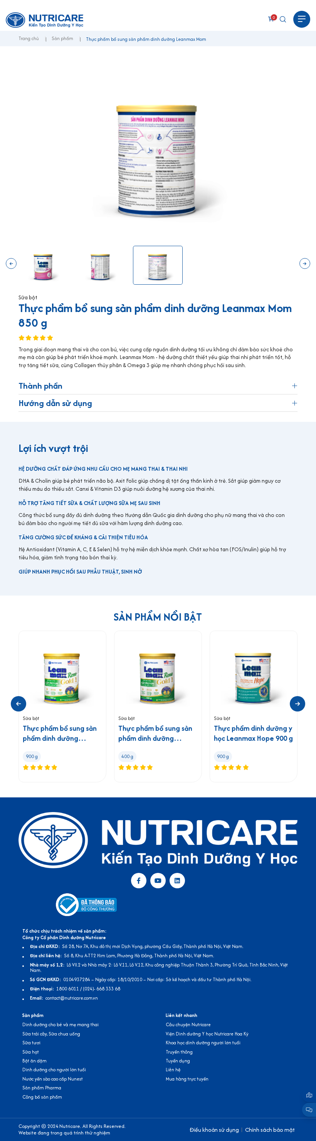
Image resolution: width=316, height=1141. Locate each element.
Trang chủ (28, 38)
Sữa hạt (30, 1052)
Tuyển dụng (178, 1060)
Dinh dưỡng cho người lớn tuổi (54, 1069)
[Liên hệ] (309, 1095)
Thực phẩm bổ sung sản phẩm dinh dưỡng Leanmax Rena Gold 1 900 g (60, 733)
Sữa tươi (31, 1042)
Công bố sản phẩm (42, 1097)
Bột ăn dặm (34, 1060)
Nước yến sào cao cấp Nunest (52, 1079)
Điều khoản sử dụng (214, 1129)
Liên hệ (173, 1069)
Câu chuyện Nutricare (188, 1024)
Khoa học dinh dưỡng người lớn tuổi (203, 1042)
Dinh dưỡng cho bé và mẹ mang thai (60, 1024)
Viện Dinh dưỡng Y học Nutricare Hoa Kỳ (207, 1033)
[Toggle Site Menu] (301, 19)
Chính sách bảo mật (270, 1129)
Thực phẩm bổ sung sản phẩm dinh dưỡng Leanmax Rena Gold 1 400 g (155, 733)
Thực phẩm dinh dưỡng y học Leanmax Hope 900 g (253, 733)
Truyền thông (179, 1052)
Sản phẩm (62, 38)
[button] (11, 263)
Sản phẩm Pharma (41, 1087)
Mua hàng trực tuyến (187, 1079)
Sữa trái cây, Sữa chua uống (51, 1033)
